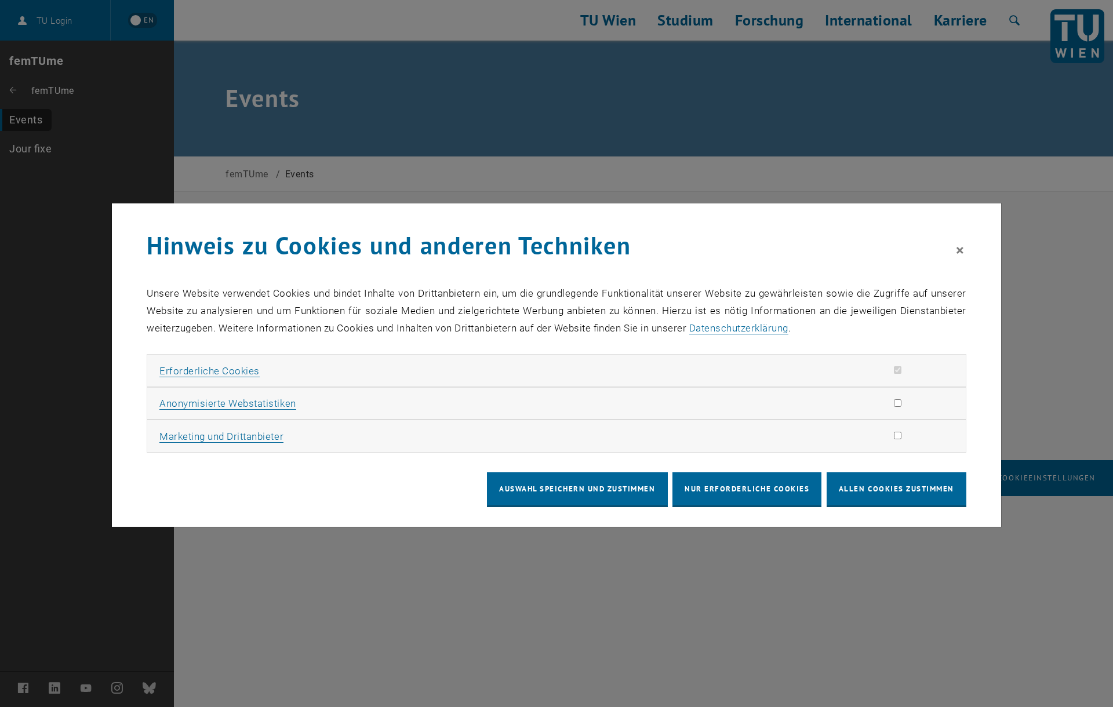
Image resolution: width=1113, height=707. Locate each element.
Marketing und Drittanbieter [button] (221, 436)
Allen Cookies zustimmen (896, 489)
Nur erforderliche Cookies (747, 489)
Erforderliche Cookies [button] (209, 371)
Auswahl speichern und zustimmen (577, 489)
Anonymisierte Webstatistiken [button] (227, 403)
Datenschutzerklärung (738, 328)
